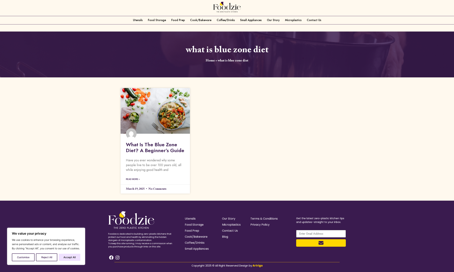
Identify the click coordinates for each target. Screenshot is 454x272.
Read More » (133, 179)
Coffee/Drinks (226, 20)
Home (210, 60)
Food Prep (178, 20)
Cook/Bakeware (200, 20)
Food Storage (157, 20)
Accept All (69, 257)
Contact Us (314, 20)
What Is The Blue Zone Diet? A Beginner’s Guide (155, 147)
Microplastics (293, 20)
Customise (23, 257)
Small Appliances (251, 20)
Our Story (273, 20)
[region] (46, 246)
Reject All (46, 257)
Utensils (138, 20)
